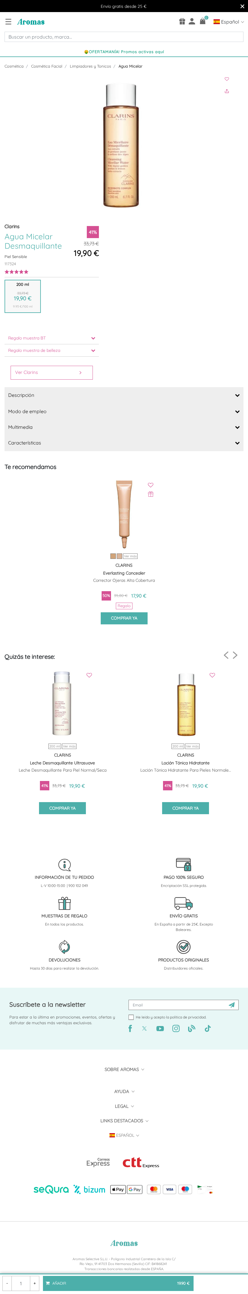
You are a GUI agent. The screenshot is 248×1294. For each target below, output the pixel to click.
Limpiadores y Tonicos (90, 66)
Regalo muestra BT (27, 338)
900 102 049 (78, 885)
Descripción (21, 395)
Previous (226, 655)
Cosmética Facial (46, 66)
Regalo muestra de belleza (34, 350)
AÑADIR (120, 1281)
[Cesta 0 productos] (203, 21)
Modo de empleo (27, 411)
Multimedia (20, 427)
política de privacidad (188, 1017)
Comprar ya (124, 618)
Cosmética (14, 66)
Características (24, 443)
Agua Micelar (130, 66)
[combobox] (124, 37)
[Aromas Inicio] (30, 21)
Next (235, 655)
